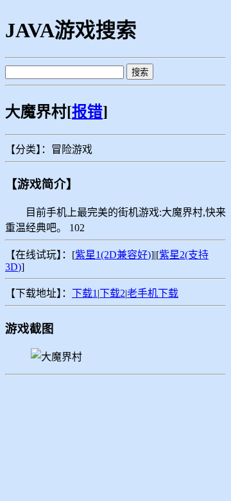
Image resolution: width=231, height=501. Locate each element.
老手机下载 (152, 293)
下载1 (85, 293)
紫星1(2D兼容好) (113, 254)
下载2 (112, 293)
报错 (87, 111)
